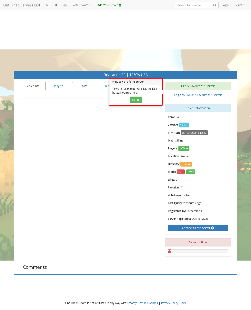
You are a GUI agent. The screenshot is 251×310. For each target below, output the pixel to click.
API (183, 303)
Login (225, 5)
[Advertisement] (125, 41)
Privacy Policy (169, 303)
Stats (84, 86)
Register (240, 5)
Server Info (33, 86)
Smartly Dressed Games (142, 303)
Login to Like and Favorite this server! (198, 95)
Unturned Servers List (21, 5)
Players (58, 86)
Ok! (134, 99)
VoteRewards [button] (81, 5)
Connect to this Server (196, 228)
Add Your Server (108, 5)
